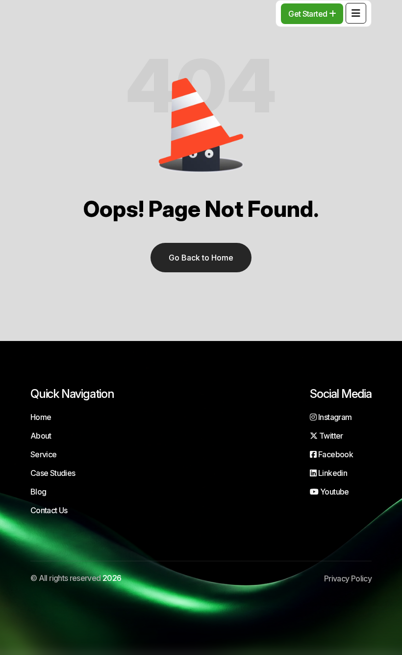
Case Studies (52, 473)
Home (40, 417)
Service (43, 454)
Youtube (334, 492)
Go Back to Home (201, 257)
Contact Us (49, 510)
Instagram (334, 417)
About (40, 436)
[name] (356, 13)
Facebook (335, 454)
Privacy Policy (348, 578)
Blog (38, 492)
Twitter (330, 436)
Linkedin (332, 473)
